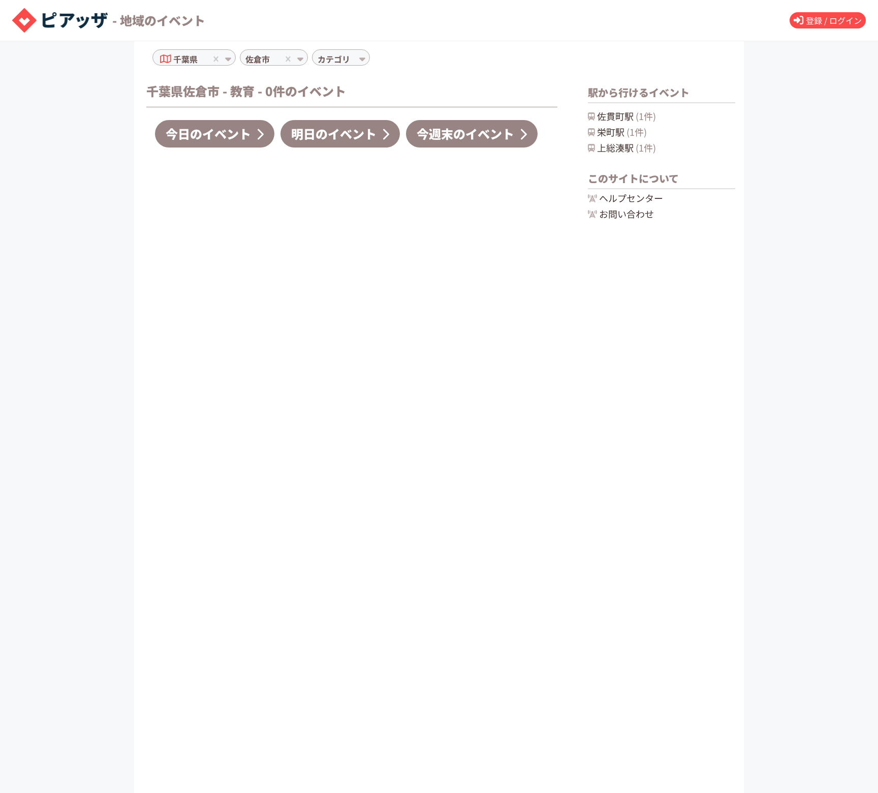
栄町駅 (622, 131)
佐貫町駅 (626, 116)
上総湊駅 (626, 147)
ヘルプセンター (631, 197)
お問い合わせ (626, 213)
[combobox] (201, 59)
